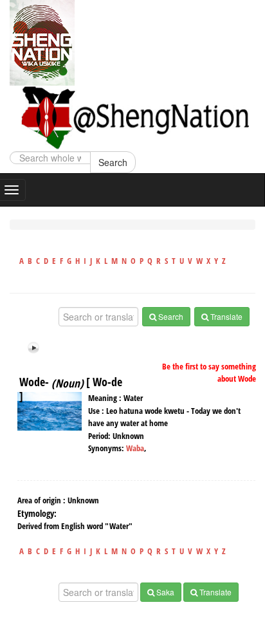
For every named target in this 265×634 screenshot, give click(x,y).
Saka (164, 591)
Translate (225, 316)
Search (112, 162)
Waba (135, 448)
